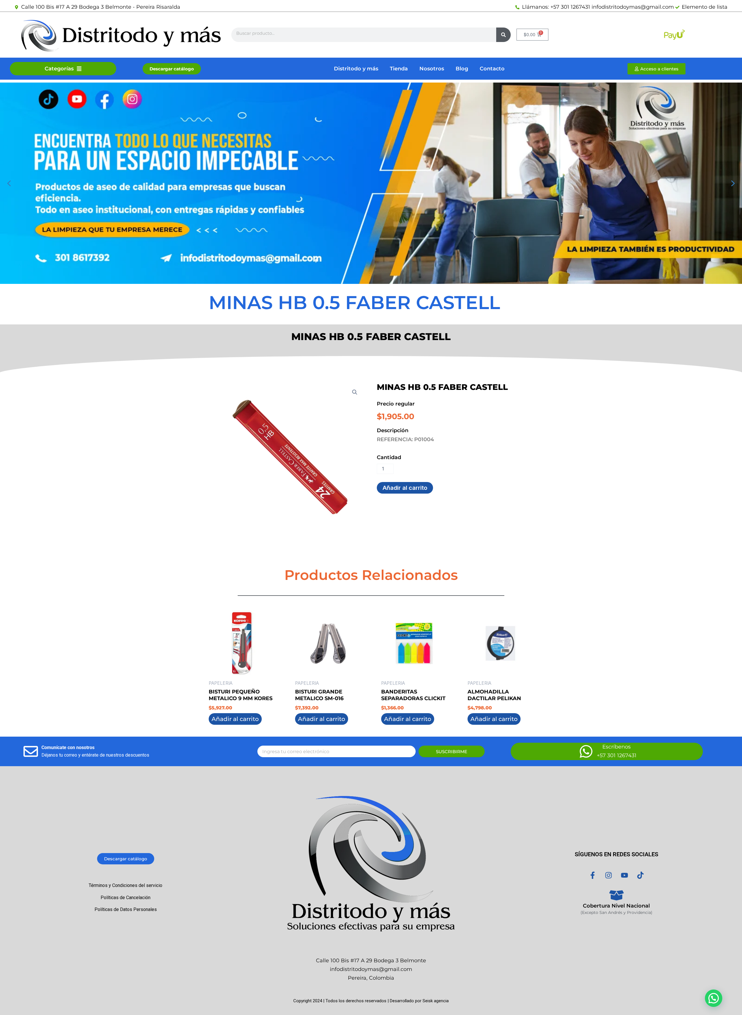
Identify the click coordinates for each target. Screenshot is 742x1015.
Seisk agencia (436, 1000)
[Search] (503, 35)
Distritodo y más (356, 68)
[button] (9, 183)
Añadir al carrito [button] (235, 718)
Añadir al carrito (405, 487)
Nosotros (431, 68)
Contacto (492, 68)
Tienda (399, 68)
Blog (462, 68)
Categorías (59, 68)
